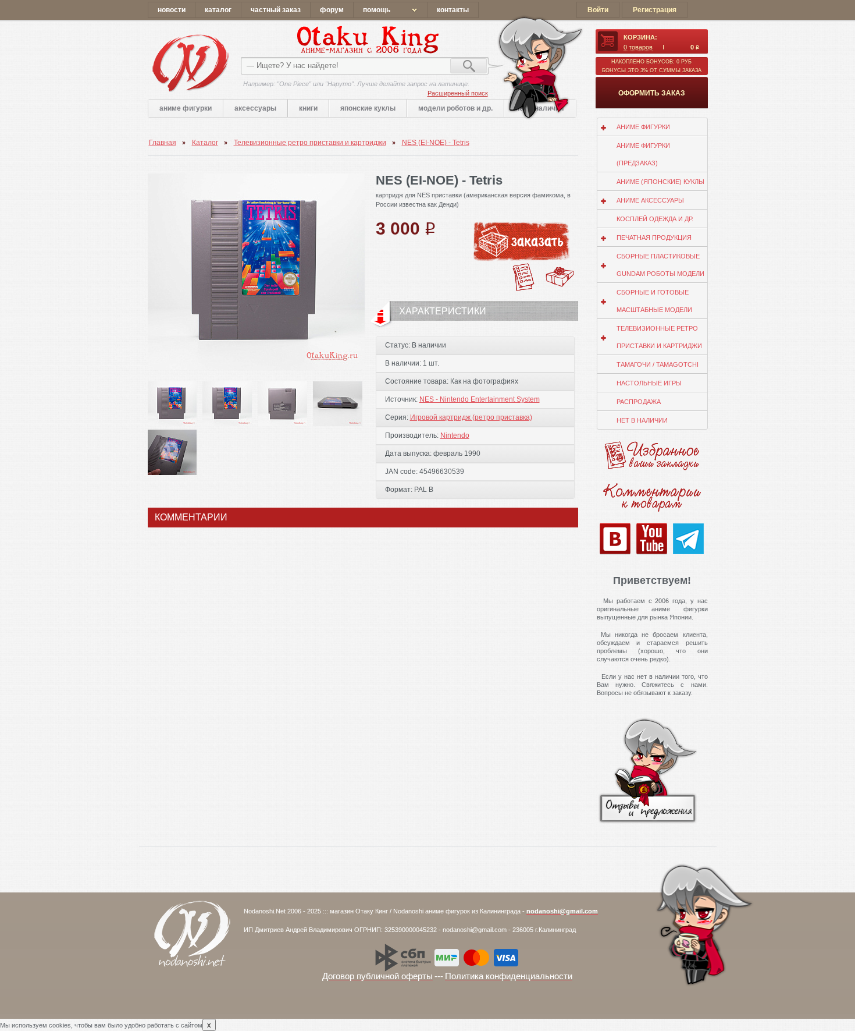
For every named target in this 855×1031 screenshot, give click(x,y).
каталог (218, 10)
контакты (453, 10)
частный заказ (276, 10)
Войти (597, 10)
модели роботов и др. (455, 108)
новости (172, 10)
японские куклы (368, 108)
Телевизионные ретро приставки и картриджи (310, 143)
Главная (162, 143)
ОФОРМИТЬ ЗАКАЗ (651, 93)
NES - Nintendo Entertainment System (479, 399)
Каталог (205, 143)
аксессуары (255, 108)
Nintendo (454, 435)
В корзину (524, 241)
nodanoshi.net (190, 63)
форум (332, 10)
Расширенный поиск (458, 93)
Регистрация (654, 10)
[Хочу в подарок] (560, 270)
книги (308, 108)
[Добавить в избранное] (524, 266)
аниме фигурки (185, 108)
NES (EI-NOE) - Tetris (435, 143)
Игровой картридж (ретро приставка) (471, 417)
